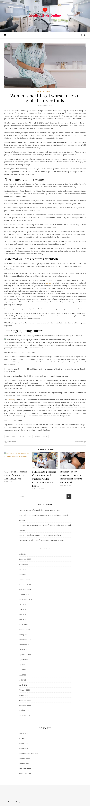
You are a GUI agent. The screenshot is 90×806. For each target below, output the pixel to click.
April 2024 (22, 619)
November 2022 (25, 705)
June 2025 (22, 574)
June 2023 (22, 670)
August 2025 (23, 564)
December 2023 (25, 639)
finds (7, 436)
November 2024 (25, 589)
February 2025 (24, 579)
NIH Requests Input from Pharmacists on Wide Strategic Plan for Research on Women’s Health (44, 479)
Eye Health (23, 738)
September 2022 (25, 715)
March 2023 (23, 685)
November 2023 (25, 645)
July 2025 (22, 569)
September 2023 (25, 655)
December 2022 (25, 700)
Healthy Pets (24, 764)
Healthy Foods (24, 758)
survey (29, 436)
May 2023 (22, 675)
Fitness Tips (23, 743)
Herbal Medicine (25, 769)
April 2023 (22, 680)
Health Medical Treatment (29, 753)
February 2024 (24, 629)
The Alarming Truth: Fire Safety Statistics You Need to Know (41, 540)
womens (37, 436)
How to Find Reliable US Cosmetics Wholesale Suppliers (40, 535)
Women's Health (45, 92)
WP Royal (18, 802)
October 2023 (24, 650)
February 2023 (24, 690)
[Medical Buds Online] (45, 14)
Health (22, 436)
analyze (48, 283)
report (11, 400)
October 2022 (24, 710)
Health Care (23, 748)
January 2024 (24, 634)
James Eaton (11, 442)
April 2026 (22, 554)
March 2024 (23, 624)
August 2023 (23, 660)
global (14, 436)
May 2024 (22, 614)
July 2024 (22, 604)
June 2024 (22, 609)
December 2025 (25, 559)
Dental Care (23, 733)
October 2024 (24, 594)
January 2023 (24, 695)
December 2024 (25, 584)
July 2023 (22, 665)
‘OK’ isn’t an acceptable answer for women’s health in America (15, 475)
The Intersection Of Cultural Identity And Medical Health (40, 510)
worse (45, 436)
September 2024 (25, 599)
